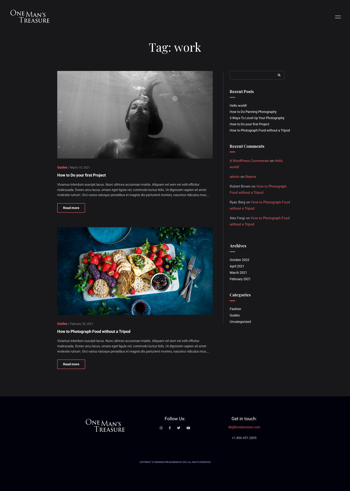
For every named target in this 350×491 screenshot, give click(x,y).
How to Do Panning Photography (253, 112)
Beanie (250, 177)
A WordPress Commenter (249, 161)
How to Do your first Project (81, 175)
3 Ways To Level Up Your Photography (257, 118)
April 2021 (237, 266)
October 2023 (239, 260)
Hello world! (238, 105)
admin (235, 177)
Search (279, 75)
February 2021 (240, 279)
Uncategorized (240, 322)
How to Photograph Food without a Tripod (93, 331)
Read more (71, 208)
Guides (235, 315)
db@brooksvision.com (244, 427)
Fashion (235, 309)
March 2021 (238, 273)
